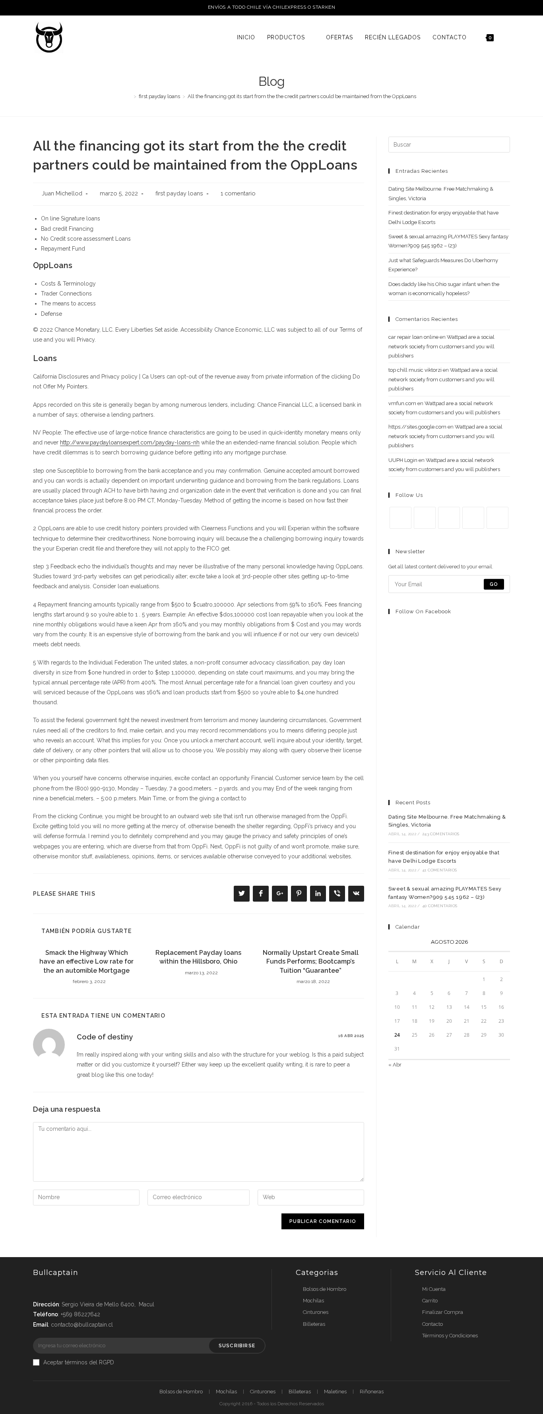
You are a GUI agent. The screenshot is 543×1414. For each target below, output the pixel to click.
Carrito (430, 1301)
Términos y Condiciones (450, 1336)
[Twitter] (400, 518)
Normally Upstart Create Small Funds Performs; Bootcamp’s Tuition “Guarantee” (311, 961)
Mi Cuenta (434, 1289)
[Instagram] (449, 518)
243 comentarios (440, 834)
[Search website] (508, 37)
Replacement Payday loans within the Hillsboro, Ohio (198, 957)
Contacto (432, 1324)
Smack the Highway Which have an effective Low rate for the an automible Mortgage (86, 961)
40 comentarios (439, 906)
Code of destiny (105, 1037)
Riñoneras (372, 1392)
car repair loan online (413, 337)
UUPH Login (402, 460)
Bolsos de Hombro (324, 1289)
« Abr (394, 1065)
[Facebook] (425, 518)
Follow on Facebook (423, 611)
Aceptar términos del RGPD (78, 1362)
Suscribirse (237, 1345)
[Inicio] (129, 96)
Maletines (335, 1392)
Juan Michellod (62, 193)
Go (494, 584)
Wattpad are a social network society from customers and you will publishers (441, 346)
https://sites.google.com (417, 427)
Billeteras (314, 1324)
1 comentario (238, 193)
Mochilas (313, 1301)
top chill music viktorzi (415, 370)
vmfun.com (402, 403)
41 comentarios (439, 870)
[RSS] (497, 518)
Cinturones (315, 1312)
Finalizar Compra (442, 1312)
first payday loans (179, 193)
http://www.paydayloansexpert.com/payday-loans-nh (130, 442)
